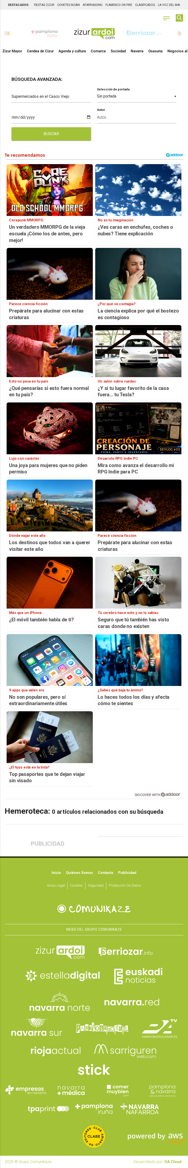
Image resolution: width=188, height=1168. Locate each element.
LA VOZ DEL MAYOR (171, 5)
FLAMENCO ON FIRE (119, 5)
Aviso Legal (56, 885)
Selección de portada (113, 89)
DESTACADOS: (18, 5)
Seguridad (96, 885)
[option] (94, 33)
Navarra (137, 51)
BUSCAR (51, 133)
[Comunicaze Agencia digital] (94, 908)
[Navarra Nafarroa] (139, 1108)
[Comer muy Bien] (117, 1090)
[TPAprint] (48, 1108)
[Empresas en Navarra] (26, 1090)
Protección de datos (125, 885)
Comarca (98, 51)
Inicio (56, 873)
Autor (101, 110)
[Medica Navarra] (71, 1090)
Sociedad (118, 51)
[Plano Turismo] (162, 1090)
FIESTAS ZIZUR (44, 5)
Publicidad (127, 873)
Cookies (76, 885)
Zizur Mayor (12, 51)
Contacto (105, 873)
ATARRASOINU (93, 5)
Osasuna (155, 51)
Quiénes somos (79, 873)
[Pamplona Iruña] (94, 1108)
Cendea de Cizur (40, 51)
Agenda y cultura (72, 51)
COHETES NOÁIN (68, 5)
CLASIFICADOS (145, 5)
